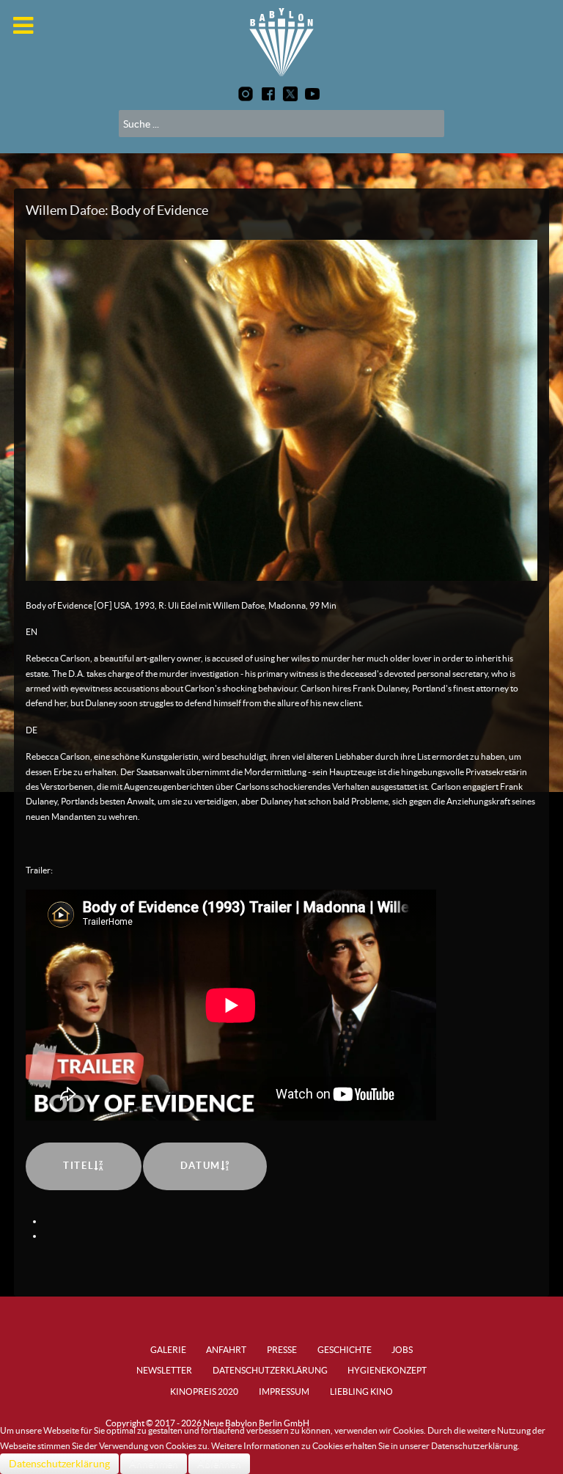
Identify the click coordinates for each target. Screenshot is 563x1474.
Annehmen (153, 1464)
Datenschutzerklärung (59, 1464)
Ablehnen (219, 1464)
